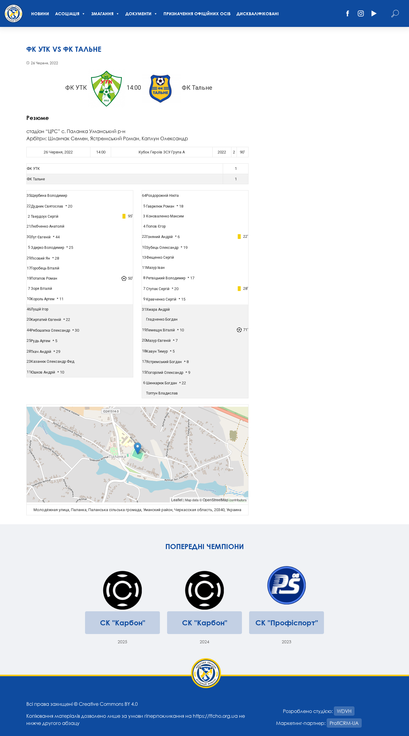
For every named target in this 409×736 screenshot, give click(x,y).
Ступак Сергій (157, 289)
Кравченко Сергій (161, 299)
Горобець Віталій (45, 268)
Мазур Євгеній (158, 341)
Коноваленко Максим (165, 216)
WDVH (344, 711)
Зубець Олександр (162, 248)
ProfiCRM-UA (344, 723)
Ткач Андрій (41, 352)
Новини (40, 13)
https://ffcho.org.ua (215, 716)
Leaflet (176, 499)
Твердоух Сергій (44, 216)
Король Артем (42, 299)
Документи (138, 13)
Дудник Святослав (47, 206)
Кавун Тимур (157, 351)
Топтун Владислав (162, 393)
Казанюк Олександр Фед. (53, 361)
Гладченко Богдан (162, 319)
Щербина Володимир (49, 195)
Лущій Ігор (39, 309)
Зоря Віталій (41, 289)
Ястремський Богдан (164, 362)
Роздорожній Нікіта (162, 195)
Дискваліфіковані (258, 13)
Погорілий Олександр (164, 373)
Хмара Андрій (158, 309)
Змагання (102, 13)
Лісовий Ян (40, 258)
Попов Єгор (156, 226)
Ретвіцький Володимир (165, 278)
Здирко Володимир (47, 248)
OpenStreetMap (215, 499)
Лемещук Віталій (160, 330)
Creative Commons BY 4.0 (108, 704)
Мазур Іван (155, 268)
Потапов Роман (44, 278)
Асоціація (67, 13)
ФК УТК (33, 169)
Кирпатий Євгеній (46, 320)
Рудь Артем (40, 341)
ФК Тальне (36, 179)
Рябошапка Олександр (50, 330)
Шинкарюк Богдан (161, 383)
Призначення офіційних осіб (197, 13)
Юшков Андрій (43, 372)
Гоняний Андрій (159, 237)
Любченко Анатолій (47, 226)
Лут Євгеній (41, 237)
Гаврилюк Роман (160, 206)
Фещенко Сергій (160, 257)
